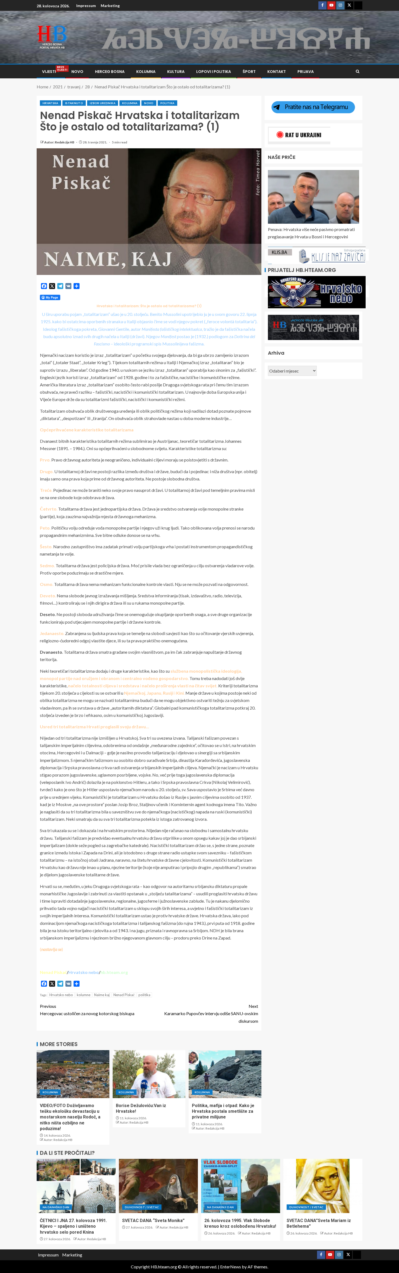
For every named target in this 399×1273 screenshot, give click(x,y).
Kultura (176, 71)
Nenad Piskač (124, 995)
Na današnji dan (56, 1207)
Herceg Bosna (110, 71)
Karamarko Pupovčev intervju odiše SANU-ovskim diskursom (211, 1013)
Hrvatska (50, 103)
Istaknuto (74, 103)
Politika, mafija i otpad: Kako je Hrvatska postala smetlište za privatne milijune (223, 1111)
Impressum (86, 5)
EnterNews (230, 1266)
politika (144, 995)
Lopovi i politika (213, 71)
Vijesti (51, 71)
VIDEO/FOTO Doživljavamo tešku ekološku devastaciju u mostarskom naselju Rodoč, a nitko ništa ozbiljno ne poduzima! (70, 1117)
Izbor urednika (102, 103)
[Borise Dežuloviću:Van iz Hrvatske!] (149, 1074)
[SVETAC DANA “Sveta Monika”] (158, 1186)
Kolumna (146, 71)
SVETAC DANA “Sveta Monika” (153, 1220)
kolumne (83, 995)
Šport (249, 71)
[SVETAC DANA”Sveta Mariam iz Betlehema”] (322, 1186)
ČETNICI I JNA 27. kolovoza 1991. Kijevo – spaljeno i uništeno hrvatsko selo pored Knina (73, 1226)
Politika (167, 103)
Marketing (110, 5)
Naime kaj (102, 995)
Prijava (305, 71)
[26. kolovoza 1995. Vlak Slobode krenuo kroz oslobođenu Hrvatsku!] (240, 1186)
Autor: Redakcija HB (59, 142)
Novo (77, 71)
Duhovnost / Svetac (142, 1207)
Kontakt (276, 71)
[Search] (357, 71)
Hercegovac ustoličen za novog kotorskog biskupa (87, 1009)
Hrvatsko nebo (61, 995)
